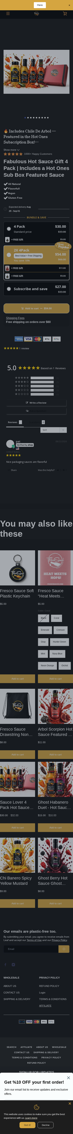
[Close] (70, 1103)
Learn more (31, 1117)
